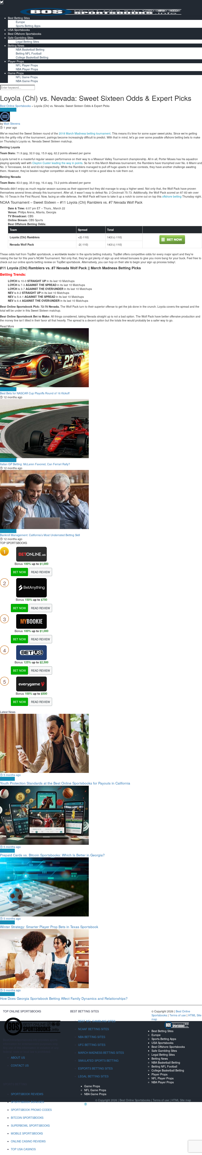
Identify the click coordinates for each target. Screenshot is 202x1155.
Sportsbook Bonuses (27, 1102)
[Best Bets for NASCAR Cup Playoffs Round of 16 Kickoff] (101, 357)
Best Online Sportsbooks (15, 106)
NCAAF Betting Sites (93, 1029)
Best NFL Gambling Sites (96, 1021)
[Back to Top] (85, 1104)
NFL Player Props (27, 65)
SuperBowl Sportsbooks (30, 1125)
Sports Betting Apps (28, 26)
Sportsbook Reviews (27, 1094)
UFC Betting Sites (91, 1045)
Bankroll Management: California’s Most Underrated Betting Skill (40, 535)
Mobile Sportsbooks (27, 1133)
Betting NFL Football (28, 53)
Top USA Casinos (23, 1149)
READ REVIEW (40, 572)
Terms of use (178, 1015)
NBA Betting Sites (91, 1037)
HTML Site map (181, 1100)
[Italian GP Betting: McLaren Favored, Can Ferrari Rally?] (101, 428)
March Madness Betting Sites (101, 1053)
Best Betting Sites (19, 18)
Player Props (16, 61)
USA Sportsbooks (19, 30)
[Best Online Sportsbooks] (101, 11)
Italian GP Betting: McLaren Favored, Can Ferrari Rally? (35, 464)
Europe (20, 22)
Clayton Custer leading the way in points (57, 163)
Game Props (16, 73)
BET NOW (19, 572)
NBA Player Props (27, 69)
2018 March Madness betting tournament (84, 133)
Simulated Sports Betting (98, 1060)
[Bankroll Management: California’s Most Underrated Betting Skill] (101, 499)
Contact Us (20, 1065)
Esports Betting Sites (95, 1068)
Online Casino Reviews (28, 1141)
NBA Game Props (27, 81)
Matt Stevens (12, 123)
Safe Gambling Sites (20, 38)
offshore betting (171, 196)
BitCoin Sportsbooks (27, 1118)
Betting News (16, 45)
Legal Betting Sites (27, 42)
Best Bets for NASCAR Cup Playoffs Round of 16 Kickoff (34, 393)
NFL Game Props (27, 77)
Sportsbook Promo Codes (31, 1110)
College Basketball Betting (32, 57)
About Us (18, 1057)
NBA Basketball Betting (30, 49)
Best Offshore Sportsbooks (24, 34)
